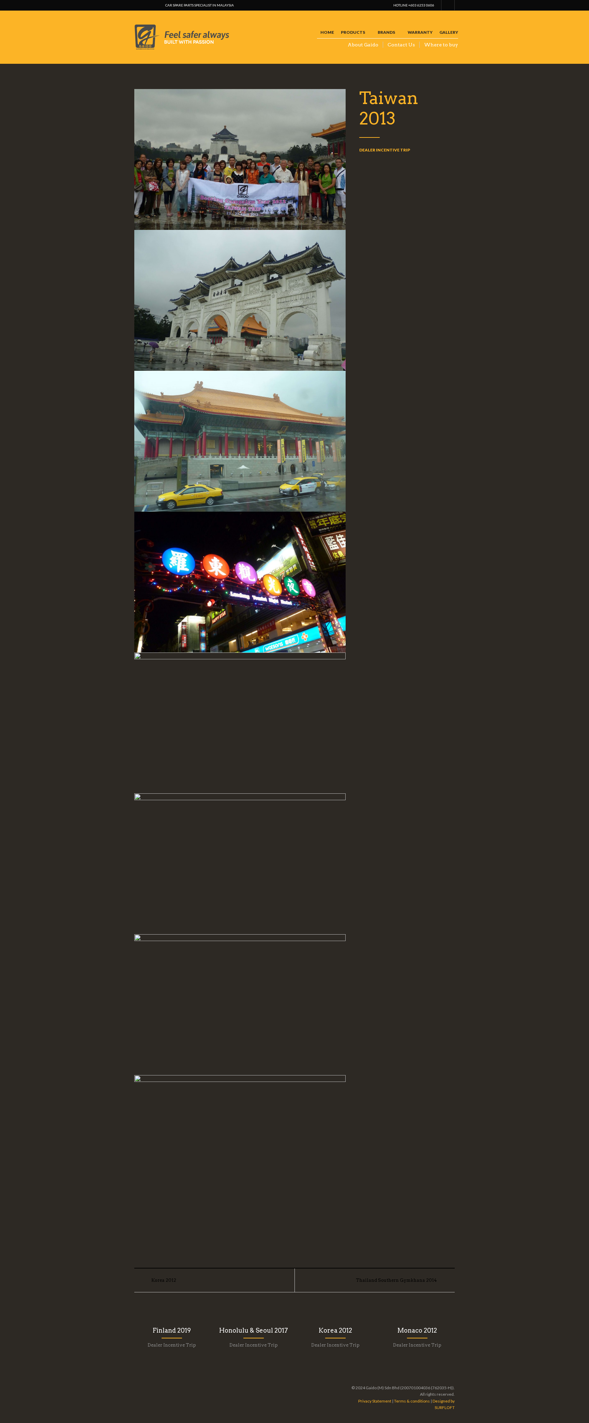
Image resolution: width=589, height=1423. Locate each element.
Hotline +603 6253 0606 (413, 5)
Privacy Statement (374, 1401)
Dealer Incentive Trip (384, 149)
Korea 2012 (163, 1280)
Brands (386, 32)
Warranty (420, 32)
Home (327, 32)
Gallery (448, 32)
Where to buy (441, 44)
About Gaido (363, 44)
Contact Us (401, 44)
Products (353, 32)
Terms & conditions (412, 1401)
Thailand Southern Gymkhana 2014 (396, 1280)
